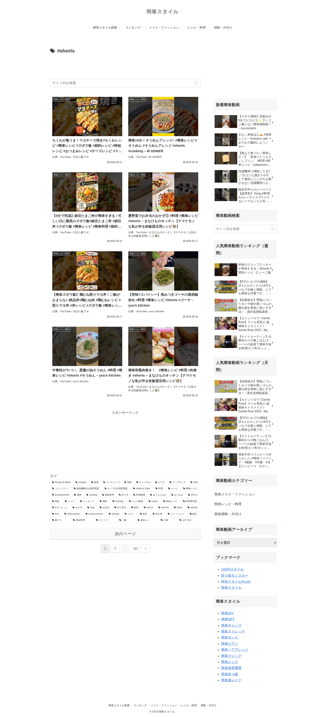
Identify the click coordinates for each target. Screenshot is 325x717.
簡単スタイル (231, 587)
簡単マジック (231, 656)
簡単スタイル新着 (119, 705)
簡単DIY (227, 613)
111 (135, 548)
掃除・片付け (208, 705)
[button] (196, 83)
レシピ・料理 (189, 705)
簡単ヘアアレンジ (234, 650)
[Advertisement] (125, 65)
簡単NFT (228, 619)
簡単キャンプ (231, 625)
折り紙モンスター (234, 575)
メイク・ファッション (164, 705)
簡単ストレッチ (233, 631)
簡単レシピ (229, 662)
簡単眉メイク (231, 680)
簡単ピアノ (229, 644)
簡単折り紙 (229, 674)
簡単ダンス (229, 637)
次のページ (125, 533)
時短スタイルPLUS (235, 581)
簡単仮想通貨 (231, 668)
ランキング (140, 705)
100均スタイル (232, 569)
